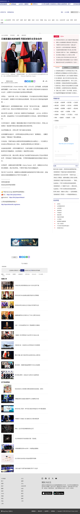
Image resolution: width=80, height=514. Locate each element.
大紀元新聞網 (4, 35)
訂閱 (31, 270)
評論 (45, 20)
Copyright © (60, 511)
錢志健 (57, 105)
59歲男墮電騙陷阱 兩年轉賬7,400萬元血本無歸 (67, 93)
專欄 (41, 20)
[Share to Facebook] (25, 81)
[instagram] (42, 478)
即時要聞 (12, 35)
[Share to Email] (34, 81)
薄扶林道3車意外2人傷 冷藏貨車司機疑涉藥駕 (67, 40)
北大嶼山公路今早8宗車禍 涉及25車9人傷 (66, 57)
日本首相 (8, 274)
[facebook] (46, 478)
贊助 (62, 12)
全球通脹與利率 (61, 206)
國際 (29, 20)
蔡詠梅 (76, 108)
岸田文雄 (27, 274)
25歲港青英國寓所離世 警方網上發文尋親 (66, 50)
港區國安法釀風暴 (61, 221)
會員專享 (8, 20)
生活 (49, 20)
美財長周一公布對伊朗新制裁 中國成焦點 (66, 47)
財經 (33, 20)
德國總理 (20, 274)
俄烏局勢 (59, 214)
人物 (2, 503)
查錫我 (68, 117)
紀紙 (67, 20)
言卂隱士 (70, 114)
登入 (22, 270)
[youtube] (56, 478)
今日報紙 (3, 478)
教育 (75, 20)
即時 (13, 20)
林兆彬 (57, 111)
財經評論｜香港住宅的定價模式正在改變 (67, 85)
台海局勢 (59, 208)
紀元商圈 (67, 12)
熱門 (17, 20)
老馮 (76, 114)
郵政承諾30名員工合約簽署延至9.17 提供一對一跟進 (67, 62)
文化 (57, 20)
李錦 (74, 111)
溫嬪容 (62, 117)
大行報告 (59, 219)
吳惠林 (57, 114)
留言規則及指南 (4, 266)
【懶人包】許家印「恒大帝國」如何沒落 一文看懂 (67, 91)
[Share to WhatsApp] (32, 81)
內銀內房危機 (60, 217)
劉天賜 (69, 102)
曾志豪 (57, 102)
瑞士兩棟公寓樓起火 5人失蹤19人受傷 (65, 55)
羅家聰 (76, 105)
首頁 (2, 20)
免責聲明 (46, 511)
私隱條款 (53, 511)
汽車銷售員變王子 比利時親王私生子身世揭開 (67, 71)
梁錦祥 (63, 105)
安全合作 (34, 274)
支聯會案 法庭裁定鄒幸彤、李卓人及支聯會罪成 (67, 81)
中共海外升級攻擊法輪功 (63, 225)
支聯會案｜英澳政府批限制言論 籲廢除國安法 (67, 83)
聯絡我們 (40, 511)
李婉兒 (63, 114)
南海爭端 (59, 210)
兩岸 (25, 20)
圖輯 (22, 498)
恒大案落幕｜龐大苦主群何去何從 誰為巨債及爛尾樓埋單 (67, 78)
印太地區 (41, 274)
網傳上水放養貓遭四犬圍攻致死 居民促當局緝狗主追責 (67, 42)
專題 (2, 498)
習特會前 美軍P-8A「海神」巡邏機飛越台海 (67, 52)
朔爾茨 (14, 274)
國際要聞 (24, 35)
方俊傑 (76, 102)
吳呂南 (69, 105)
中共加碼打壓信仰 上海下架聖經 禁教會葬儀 (67, 76)
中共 (3, 275)
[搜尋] (79, 12)
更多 (74, 117)
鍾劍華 (63, 102)
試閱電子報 (3, 12)
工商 (22, 501)
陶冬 (56, 117)
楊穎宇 (69, 108)
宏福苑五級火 (60, 228)
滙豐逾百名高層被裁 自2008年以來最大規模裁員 (67, 73)
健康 (53, 20)
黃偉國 (57, 108)
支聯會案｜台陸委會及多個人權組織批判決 (67, 88)
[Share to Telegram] (30, 81)
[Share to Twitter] (28, 81)
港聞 (21, 20)
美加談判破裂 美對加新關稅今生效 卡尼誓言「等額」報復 (67, 60)
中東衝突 (59, 212)
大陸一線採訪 (60, 223)
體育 (71, 20)
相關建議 (33, 511)
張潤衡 (68, 111)
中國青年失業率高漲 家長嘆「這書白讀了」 (66, 45)
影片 (2, 481)
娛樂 (2, 22)
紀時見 (58, 204)
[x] (52, 478)
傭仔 (62, 111)
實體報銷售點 (10, 12)
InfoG (37, 20)
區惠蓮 (57, 120)
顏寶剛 (63, 108)
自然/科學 (62, 20)
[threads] (49, 478)
